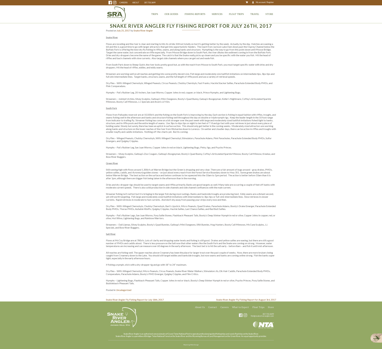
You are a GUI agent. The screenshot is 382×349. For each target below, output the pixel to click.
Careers (224, 307)
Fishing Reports (195, 14)
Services (217, 14)
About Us (200, 307)
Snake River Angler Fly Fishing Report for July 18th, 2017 (135, 299)
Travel (254, 14)
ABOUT (135, 2)
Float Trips (236, 14)
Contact (212, 307)
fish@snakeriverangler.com (262, 316)
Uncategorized (123, 290)
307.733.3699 (149, 2)
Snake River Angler (143, 30)
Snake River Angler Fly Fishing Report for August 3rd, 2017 (246, 299)
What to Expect (240, 307)
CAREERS (123, 2)
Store (269, 14)
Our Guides (171, 14)
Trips (154, 14)
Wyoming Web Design (191, 345)
